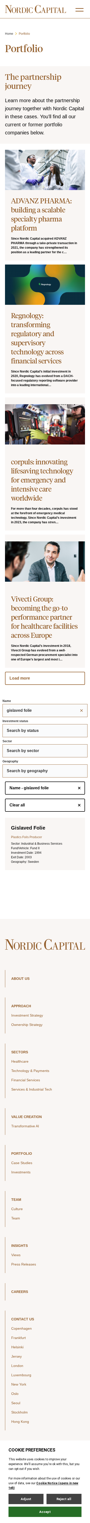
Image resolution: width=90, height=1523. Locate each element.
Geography (10, 761)
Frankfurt (18, 1338)
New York (18, 1384)
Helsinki (17, 1347)
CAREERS (19, 1292)
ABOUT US (20, 979)
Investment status (15, 721)
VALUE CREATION (26, 1117)
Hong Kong (20, 1422)
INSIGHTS (19, 1246)
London (17, 1366)
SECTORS (19, 1052)
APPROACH (21, 1006)
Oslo (14, 1394)
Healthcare (19, 1061)
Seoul (15, 1403)
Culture (17, 1209)
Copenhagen (21, 1328)
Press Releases (23, 1264)
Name (6, 701)
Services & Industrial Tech (31, 1089)
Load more (20, 678)
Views (15, 1255)
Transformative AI (25, 1126)
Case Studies (21, 1163)
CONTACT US (22, 1319)
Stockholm (19, 1412)
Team (15, 1218)
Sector (7, 741)
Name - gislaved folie (29, 788)
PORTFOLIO (21, 1153)
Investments (20, 1172)
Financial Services (25, 1080)
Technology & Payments (30, 1071)
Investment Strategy (27, 1015)
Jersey (16, 1356)
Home (9, 33)
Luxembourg (21, 1375)
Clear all (17, 805)
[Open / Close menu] (79, 10)
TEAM (16, 1200)
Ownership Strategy (26, 1025)
